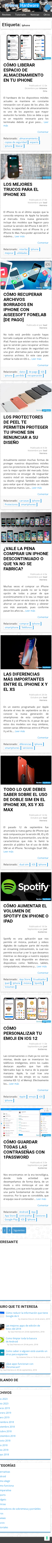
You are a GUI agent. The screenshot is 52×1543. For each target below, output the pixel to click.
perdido (20, 375)
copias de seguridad (16, 142)
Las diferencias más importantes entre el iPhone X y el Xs (25, 682)
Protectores (11, 504)
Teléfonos (27, 627)
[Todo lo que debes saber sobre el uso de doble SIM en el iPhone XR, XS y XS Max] (26, 783)
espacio (34, 142)
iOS (42, 371)
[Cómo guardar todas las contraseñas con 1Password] (26, 1136)
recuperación (34, 375)
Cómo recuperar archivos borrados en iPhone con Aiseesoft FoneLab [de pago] (24, 307)
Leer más (20, 236)
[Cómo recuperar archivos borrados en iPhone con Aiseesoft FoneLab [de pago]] (26, 288)
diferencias (25, 744)
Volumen (10, 986)
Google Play (11, 1219)
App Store (24, 979)
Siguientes (19, 1230)
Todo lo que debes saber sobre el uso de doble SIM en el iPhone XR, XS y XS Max (25, 799)
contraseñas (25, 1215)
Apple (22, 1096)
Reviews (6, 14)
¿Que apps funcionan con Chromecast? (19, 1365)
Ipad (7, 983)
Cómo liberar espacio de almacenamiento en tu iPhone (23, 72)
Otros (47, 14)
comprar (24, 623)
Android (23, 1212)
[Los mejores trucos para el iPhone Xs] (26, 178)
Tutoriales (20, 14)
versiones (28, 747)
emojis (32, 1096)
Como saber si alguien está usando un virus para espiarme (26, 1353)
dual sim (24, 864)
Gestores (40, 1215)
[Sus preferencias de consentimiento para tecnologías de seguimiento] (47, 1538)
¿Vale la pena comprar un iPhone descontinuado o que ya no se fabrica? (25, 558)
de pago (33, 371)
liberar (19, 146)
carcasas (24, 500)
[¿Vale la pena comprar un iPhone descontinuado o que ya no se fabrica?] (26, 543)
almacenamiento (28, 138)
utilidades (22, 253)
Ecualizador (39, 979)
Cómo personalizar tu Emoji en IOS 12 (22, 1033)
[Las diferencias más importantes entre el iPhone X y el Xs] (26, 668)
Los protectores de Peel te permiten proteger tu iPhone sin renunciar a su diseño (25, 429)
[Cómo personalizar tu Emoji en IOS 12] (26, 1022)
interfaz (23, 249)
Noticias (34, 14)
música (27, 983)
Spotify (38, 983)
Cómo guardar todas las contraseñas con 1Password (24, 1149)
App (33, 1212)
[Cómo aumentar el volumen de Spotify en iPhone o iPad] (26, 900)
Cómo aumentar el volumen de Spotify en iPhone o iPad (26, 913)
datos (22, 371)
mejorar (9, 253)
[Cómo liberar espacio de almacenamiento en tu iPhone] (26, 59)
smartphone (11, 627)
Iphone (8, 146)
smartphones (28, 504)
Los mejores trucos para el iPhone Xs (21, 189)
